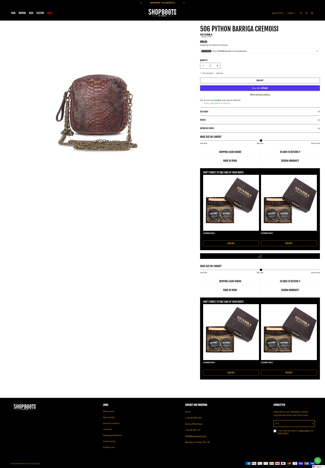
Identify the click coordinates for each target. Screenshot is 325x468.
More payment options (260, 94)
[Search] (301, 13)
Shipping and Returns (112, 435)
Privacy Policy (283, 433)
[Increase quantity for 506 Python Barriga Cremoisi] (217, 66)
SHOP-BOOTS (21, 464)
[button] (318, 466)
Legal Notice (304, 430)
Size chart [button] (204, 111)
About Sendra (109, 417)
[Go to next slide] (184, 3)
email (277, 423)
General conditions (111, 423)
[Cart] (312, 13)
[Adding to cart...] (260, 256)
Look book (107, 429)
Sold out (260, 80)
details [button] (203, 120)
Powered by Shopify (33, 464)
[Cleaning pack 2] (289, 203)
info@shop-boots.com (195, 436)
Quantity (203, 60)
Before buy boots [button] (207, 128)
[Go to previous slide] (141, 3)
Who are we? (108, 411)
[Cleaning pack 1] (231, 203)
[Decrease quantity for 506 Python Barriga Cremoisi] (203, 66)
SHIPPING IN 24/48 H (162, 2)
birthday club (109, 447)
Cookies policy (109, 441)
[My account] (306, 13)
